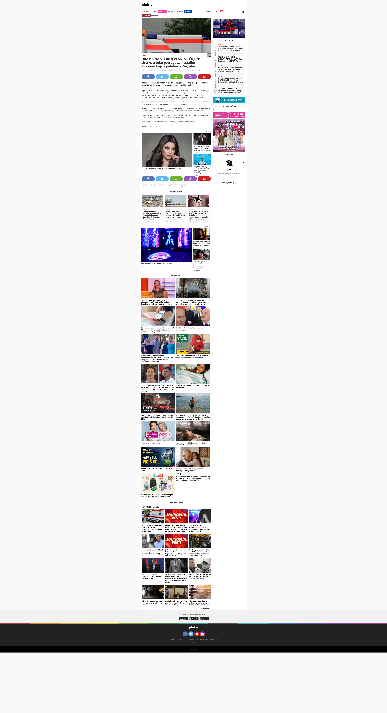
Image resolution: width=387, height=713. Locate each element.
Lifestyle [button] (208, 11)
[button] (144, 205)
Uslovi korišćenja (202, 640)
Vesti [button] (154, 11)
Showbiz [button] (171, 11)
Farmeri (188, 11)
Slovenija (162, 186)
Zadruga (162, 11)
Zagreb (182, 186)
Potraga (153, 186)
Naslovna (146, 11)
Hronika (180, 11)
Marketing (182, 640)
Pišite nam (213, 640)
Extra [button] (216, 11)
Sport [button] (200, 11)
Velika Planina (172, 186)
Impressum (191, 640)
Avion (145, 186)
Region (144, 55)
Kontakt (173, 640)
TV (194, 11)
